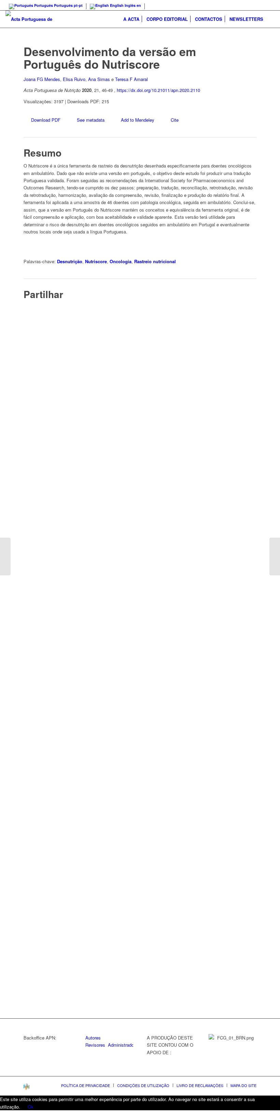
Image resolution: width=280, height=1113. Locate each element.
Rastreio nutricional (155, 261)
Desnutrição (69, 261)
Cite (175, 120)
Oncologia (120, 261)
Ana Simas (99, 79)
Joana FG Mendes (42, 79)
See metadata (90, 120)
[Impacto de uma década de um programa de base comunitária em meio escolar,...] (5, 556)
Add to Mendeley (137, 120)
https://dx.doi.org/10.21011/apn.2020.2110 (158, 90)
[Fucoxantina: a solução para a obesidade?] (274, 556)
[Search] (271, 19)
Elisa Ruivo (74, 79)
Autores (93, 1037)
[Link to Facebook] (269, 5)
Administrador (121, 1045)
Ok (30, 1106)
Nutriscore (96, 261)
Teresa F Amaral (131, 79)
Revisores (95, 1045)
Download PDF (45, 120)
